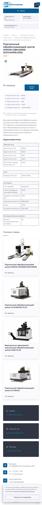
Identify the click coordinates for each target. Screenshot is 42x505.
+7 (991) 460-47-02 (9, 17)
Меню (22, 11)
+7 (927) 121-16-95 (13, 451)
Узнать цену (31, 87)
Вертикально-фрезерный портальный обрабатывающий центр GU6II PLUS (19, 347)
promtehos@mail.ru (10, 25)
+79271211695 (27, 16)
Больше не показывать (22, 497)
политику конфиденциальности (24, 491)
